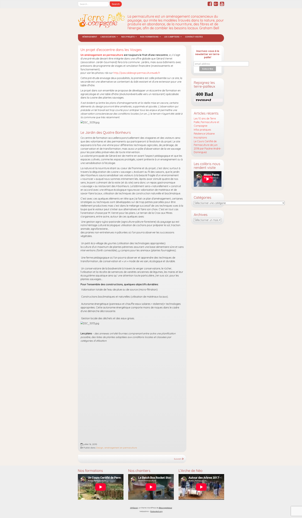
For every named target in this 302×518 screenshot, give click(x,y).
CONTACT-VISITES (194, 36)
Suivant (178, 458)
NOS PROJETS (128, 36)
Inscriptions (200, 137)
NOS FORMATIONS (149, 36)
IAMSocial (134, 508)
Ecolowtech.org (156, 511)
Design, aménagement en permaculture (116, 447)
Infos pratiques (202, 129)
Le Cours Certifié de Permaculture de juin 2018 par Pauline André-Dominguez (207, 147)
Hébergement (89, 36)
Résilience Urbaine (204, 133)
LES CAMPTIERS (172, 36)
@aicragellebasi (165, 508)
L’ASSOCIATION (108, 36)
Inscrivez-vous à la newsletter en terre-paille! (207, 54)
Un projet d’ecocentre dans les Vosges (111, 50)
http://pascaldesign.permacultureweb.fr (136, 72)
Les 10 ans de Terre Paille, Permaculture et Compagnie (206, 122)
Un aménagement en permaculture (102, 54)
